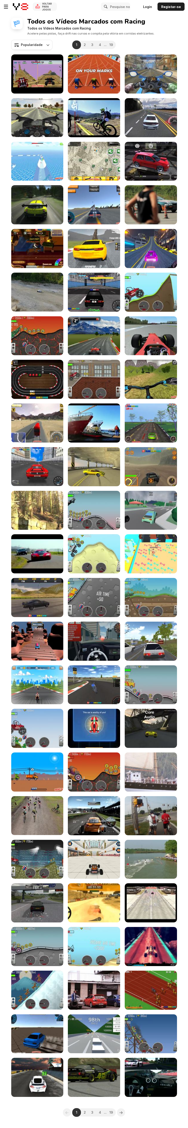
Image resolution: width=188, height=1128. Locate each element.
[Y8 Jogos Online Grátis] (20, 6)
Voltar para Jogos (47, 7)
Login (147, 7)
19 (111, 45)
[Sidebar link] (6, 6)
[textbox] (32, 45)
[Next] (121, 1112)
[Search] (105, 7)
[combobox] (32, 45)
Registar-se (171, 7)
